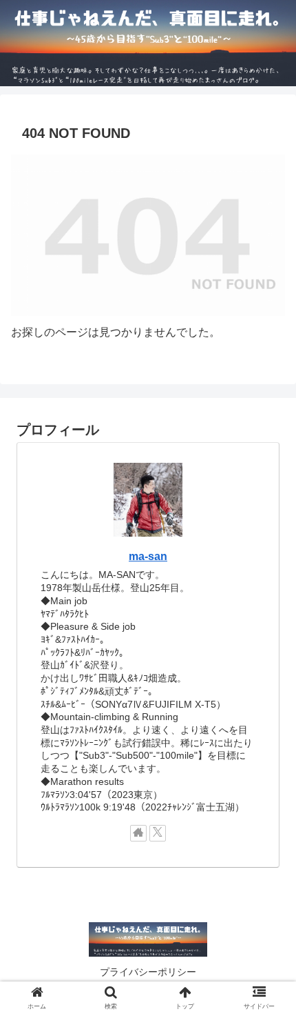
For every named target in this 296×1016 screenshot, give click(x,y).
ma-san (148, 556)
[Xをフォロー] (157, 833)
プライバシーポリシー (148, 971)
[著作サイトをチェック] (138, 833)
